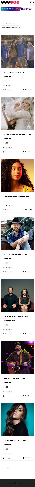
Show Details (28, 89)
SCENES (10, 86)
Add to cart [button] (8, 90)
